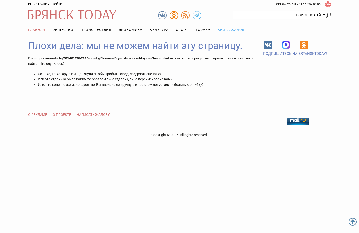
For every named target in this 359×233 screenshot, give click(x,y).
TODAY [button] (201, 30)
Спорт (182, 30)
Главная (36, 30)
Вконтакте (268, 45)
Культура (159, 30)
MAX (286, 45)
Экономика (130, 30)
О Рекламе (37, 114)
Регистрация (38, 4)
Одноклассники (304, 45)
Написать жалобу (93, 114)
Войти (57, 4)
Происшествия (96, 30)
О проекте (62, 114)
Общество (63, 30)
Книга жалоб (231, 30)
